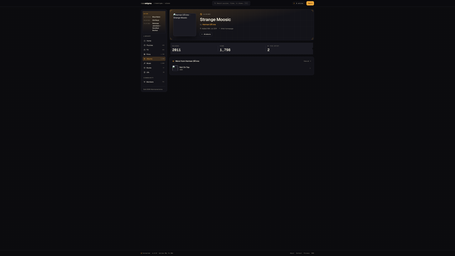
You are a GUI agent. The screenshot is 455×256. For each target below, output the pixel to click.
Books (155, 68)
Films (155, 54)
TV (155, 50)
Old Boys (155, 20)
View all (306, 61)
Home (149, 41)
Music (155, 63)
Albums (155, 59)
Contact (299, 253)
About (292, 253)
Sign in (310, 3)
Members (155, 82)
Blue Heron (156, 17)
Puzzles (155, 45)
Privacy (307, 253)
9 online (299, 3)
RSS (313, 253)
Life (155, 72)
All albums (207, 34)
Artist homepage (227, 28)
